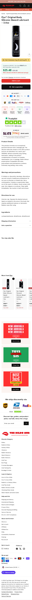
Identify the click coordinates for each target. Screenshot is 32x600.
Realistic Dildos (6, 445)
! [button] (28, 60)
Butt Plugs (4, 463)
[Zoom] (29, 54)
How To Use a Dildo (7, 480)
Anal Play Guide (6, 485)
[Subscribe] (26, 423)
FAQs (3, 532)
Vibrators (4, 450)
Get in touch (5, 524)
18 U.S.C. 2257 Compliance (9, 515)
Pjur (11, 275)
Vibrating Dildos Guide (8, 490)
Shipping (11, 77)
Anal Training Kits (6, 468)
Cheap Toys (16, 365)
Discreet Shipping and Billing (9, 510)
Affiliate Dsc (5, 529)
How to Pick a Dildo (7, 477)
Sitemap (4, 537)
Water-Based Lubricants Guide (10, 492)
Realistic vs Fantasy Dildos (9, 482)
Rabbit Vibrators (6, 452)
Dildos (3, 442)
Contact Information (7, 592)
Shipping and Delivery (7, 499)
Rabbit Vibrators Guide (8, 487)
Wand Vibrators (6, 455)
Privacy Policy (5, 507)
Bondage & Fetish (6, 470)
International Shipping (8, 502)
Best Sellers (16, 389)
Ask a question (7, 225)
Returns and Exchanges (8, 504)
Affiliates (4, 527)
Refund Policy (5, 594)
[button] (16, 95)
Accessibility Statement (8, 534)
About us (4, 522)
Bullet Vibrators (6, 457)
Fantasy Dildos (6, 447)
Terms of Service (6, 512)
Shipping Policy (15, 594)
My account (5, 539)
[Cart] (24, 5)
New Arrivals (16, 341)
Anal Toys (4, 460)
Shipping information (9, 221)
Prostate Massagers (7, 465)
